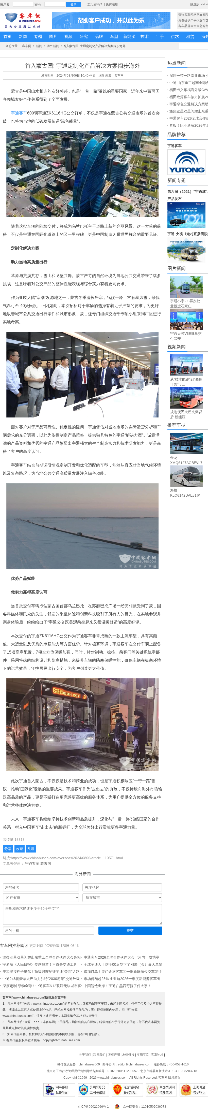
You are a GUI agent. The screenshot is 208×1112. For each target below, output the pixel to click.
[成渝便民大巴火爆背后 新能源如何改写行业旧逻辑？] (186, 398)
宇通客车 (19, 113)
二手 (160, 36)
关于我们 (85, 1055)
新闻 (23, 36)
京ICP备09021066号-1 (93, 1106)
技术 (145, 36)
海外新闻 (53, 46)
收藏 (19, 849)
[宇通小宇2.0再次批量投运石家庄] (186, 287)
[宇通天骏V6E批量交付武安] (186, 319)
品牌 (99, 36)
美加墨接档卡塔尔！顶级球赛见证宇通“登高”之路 (41, 972)
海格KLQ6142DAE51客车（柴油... (185, 495)
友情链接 (128, 1055)
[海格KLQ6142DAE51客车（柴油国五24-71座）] (186, 476)
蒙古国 (45, 863)
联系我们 (99, 1055)
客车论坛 (157, 1055)
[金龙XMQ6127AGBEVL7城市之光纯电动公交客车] (186, 443)
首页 (8, 36)
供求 (175, 36)
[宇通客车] (186, 162)
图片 (53, 36)
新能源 (129, 36)
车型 (114, 36)
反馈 (30, 849)
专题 (38, 36)
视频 (68, 36)
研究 (84, 36)
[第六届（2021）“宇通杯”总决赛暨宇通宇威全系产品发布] (186, 215)
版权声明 (114, 1055)
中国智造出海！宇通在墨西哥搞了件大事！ (117, 986)
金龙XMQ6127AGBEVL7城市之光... (186, 463)
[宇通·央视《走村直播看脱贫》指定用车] (186, 250)
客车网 (26, 46)
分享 (7, 849)
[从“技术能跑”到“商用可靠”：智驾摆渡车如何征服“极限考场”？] (186, 365)
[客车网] (22, 20)
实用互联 (143, 1055)
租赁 (190, 36)
